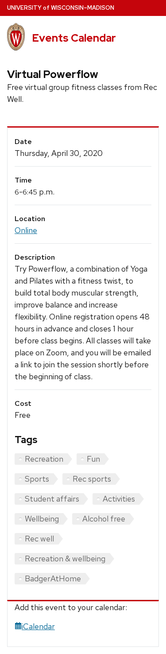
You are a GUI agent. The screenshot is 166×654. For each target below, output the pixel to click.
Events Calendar (74, 38)
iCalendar (38, 626)
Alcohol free (103, 519)
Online (26, 230)
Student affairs (52, 499)
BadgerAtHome (53, 578)
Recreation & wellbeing (65, 558)
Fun (93, 459)
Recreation (44, 459)
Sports (37, 479)
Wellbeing (42, 519)
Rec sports (92, 479)
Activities (119, 499)
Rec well (39, 538)
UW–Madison (60, 8)
